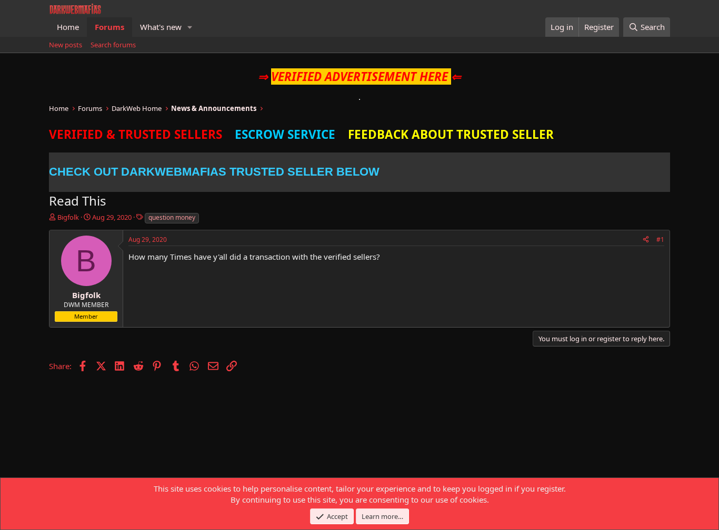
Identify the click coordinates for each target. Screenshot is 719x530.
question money (171, 217)
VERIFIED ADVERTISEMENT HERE (359, 76)
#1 (660, 239)
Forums (109, 27)
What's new (161, 27)
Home (68, 27)
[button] (190, 27)
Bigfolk (68, 217)
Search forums (113, 44)
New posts (65, 44)
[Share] (646, 240)
